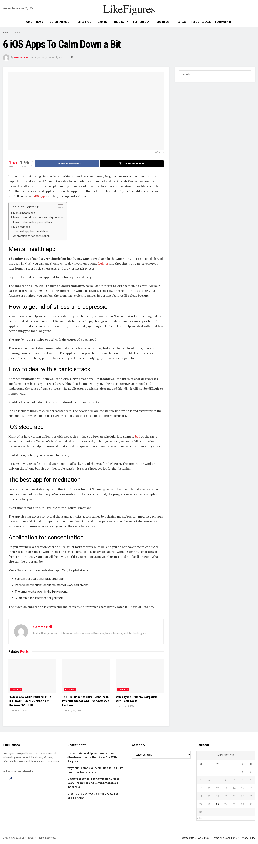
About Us (203, 837)
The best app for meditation (30, 231)
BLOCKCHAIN (223, 22)
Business (162, 22)
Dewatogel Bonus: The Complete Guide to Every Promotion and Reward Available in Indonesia (93, 783)
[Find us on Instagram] (17, 778)
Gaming (102, 22)
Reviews (181, 22)
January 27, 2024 (18, 710)
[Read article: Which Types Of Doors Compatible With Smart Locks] (140, 676)
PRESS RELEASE (201, 22)
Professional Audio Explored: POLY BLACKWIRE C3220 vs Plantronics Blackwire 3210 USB (29, 701)
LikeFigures (129, 8)
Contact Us (188, 837)
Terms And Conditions (224, 837)
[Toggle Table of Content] (58, 207)
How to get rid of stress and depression (38, 217)
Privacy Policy (248, 837)
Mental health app (24, 213)
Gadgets (17, 32)
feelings (102, 263)
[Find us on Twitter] (11, 778)
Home (28, 22)
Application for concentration (31, 236)
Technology (141, 22)
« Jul (199, 818)
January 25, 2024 (72, 710)
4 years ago (41, 57)
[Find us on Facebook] (4, 778)
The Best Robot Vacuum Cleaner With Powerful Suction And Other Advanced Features (85, 701)
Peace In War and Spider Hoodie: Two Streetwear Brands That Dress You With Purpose (92, 757)
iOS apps (40, 196)
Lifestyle (84, 22)
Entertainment (60, 22)
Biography (121, 22)
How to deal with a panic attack (32, 222)
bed (137, 436)
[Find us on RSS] (24, 778)
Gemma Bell (22, 57)
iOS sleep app (21, 226)
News (39, 22)
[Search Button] (253, 22)
